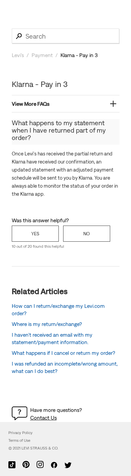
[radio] (35, 234)
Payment (42, 55)
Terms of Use (19, 440)
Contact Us (43, 418)
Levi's (18, 55)
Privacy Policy (20, 432)
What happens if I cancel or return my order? (63, 353)
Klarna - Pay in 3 (79, 55)
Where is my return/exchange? (47, 324)
